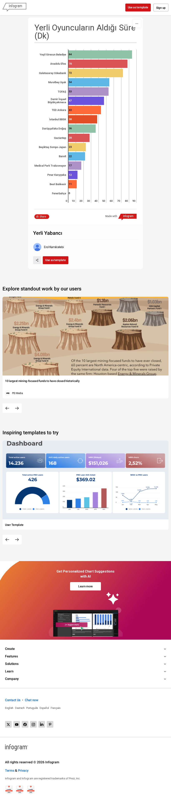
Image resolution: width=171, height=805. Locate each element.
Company (12, 679)
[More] (137, 24)
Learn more (85, 586)
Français (55, 708)
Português (32, 708)
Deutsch (20, 708)
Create (10, 649)
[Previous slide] (7, 408)
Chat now (31, 700)
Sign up (161, 7)
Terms (9, 770)
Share (43, 216)
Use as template (138, 7)
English (9, 708)
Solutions (11, 664)
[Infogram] (14, 7)
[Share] (37, 260)
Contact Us (12, 700)
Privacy (23, 770)
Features (11, 656)
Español (44, 708)
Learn (9, 671)
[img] (100, 54)
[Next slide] (17, 408)
